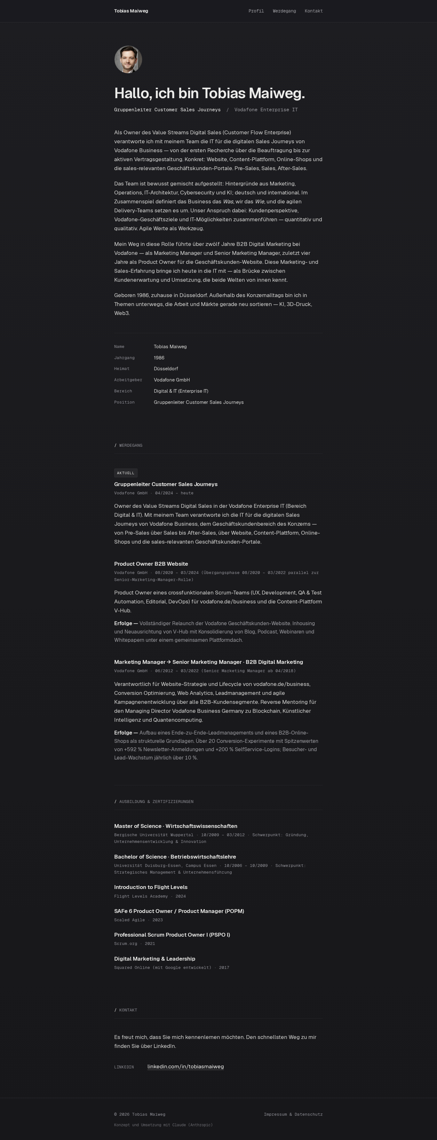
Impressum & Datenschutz (293, 1114)
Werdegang (284, 11)
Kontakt (314, 11)
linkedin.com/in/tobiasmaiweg (185, 1066)
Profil (256, 11)
